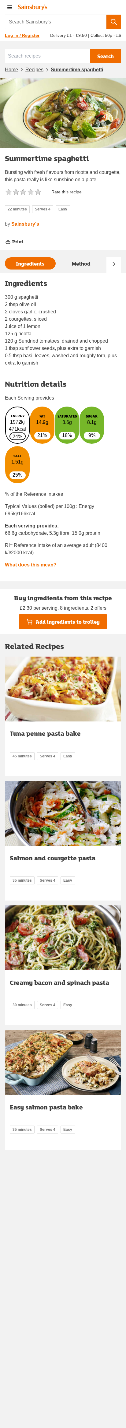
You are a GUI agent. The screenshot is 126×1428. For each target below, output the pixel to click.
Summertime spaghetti (77, 69)
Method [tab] (81, 263)
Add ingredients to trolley (68, 622)
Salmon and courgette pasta (52, 857)
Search (105, 56)
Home (11, 69)
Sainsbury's (25, 224)
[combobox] (55, 22)
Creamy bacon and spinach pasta (59, 982)
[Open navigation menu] (10, 7)
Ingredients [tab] (30, 263)
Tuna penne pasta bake (45, 733)
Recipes (34, 69)
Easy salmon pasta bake (46, 1107)
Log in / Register (22, 35)
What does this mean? (31, 564)
